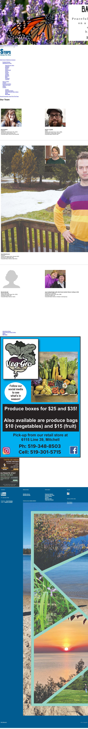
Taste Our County (7, 85)
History (4, 86)
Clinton (6, 73)
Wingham (7, 78)
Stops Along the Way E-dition (11, 92)
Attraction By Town (49, 495)
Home (1, 45)
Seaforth (7, 74)
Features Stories (49, 494)
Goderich (7, 66)
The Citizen (69, 502)
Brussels (7, 75)
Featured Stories (6, 62)
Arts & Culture (6, 81)
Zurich (6, 69)
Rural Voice (69, 503)
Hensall (7, 72)
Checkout (15, 45)
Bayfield (7, 67)
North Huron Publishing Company (7, 59)
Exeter (6, 71)
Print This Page (15, 96)
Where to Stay (48, 498)
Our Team (9, 96)
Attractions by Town (7, 63)
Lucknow (7, 79)
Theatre (4, 82)
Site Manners (4, 722)
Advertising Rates (9, 90)
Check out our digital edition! (29, 500)
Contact (5, 45)
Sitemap (9, 45)
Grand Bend (8, 70)
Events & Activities (7, 83)
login (12, 45)
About (6, 93)
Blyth (6, 77)
